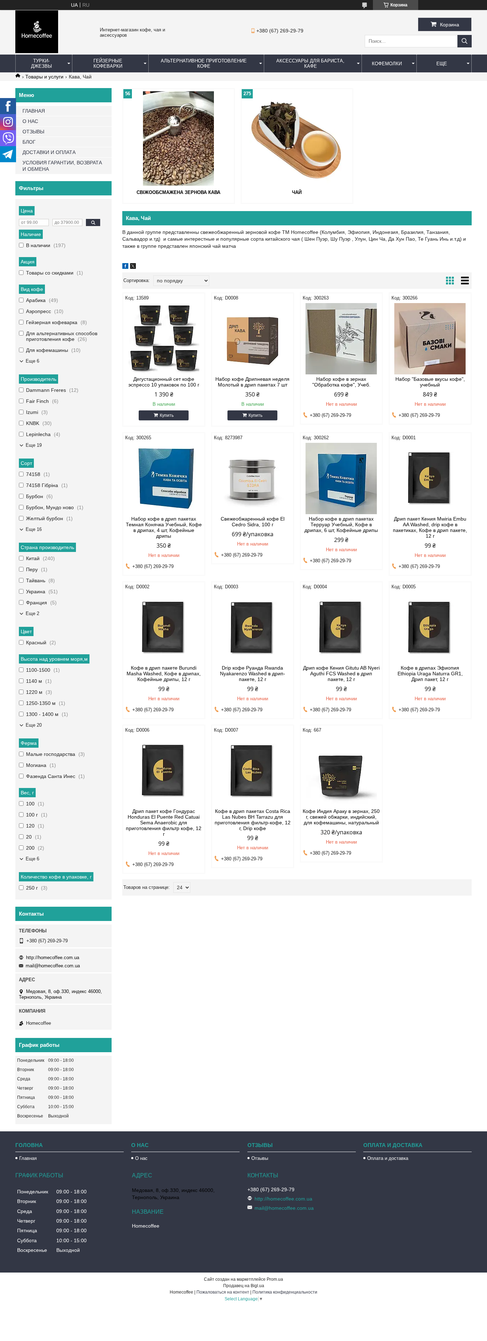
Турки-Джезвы (41, 63)
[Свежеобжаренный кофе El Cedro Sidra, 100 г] (252, 478)
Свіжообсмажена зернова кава (178, 192)
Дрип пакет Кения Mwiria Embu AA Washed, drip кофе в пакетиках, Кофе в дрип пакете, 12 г (430, 527)
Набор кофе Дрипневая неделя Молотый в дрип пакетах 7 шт (252, 382)
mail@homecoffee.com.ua (53, 965)
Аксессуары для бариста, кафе (310, 63)
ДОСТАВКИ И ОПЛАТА (49, 152)
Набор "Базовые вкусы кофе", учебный (430, 382)
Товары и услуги (44, 77)
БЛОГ (29, 142)
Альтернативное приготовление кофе (204, 63)
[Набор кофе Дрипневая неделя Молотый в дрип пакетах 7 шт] (252, 338)
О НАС (30, 121)
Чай (297, 192)
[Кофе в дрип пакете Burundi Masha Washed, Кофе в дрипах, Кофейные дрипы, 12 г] (164, 627)
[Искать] (464, 41)
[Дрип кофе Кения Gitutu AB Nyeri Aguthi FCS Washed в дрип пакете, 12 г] (341, 627)
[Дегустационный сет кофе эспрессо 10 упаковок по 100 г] (164, 338)
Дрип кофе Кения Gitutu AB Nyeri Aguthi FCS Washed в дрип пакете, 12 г (341, 673)
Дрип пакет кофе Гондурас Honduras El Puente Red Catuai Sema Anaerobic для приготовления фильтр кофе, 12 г (163, 822)
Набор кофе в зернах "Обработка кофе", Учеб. (341, 382)
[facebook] (125, 267)
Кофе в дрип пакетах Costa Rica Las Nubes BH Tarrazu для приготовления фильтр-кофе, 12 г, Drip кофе (253, 819)
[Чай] (297, 138)
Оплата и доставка (387, 1158)
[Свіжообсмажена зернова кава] (178, 138)
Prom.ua (275, 1279)
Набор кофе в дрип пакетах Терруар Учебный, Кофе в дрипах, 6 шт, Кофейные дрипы (341, 524)
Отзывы (259, 1158)
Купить (167, 415)
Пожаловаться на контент (222, 1292)
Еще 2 (32, 613)
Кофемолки (387, 63)
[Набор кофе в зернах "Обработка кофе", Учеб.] (341, 338)
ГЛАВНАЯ (33, 111)
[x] (133, 267)
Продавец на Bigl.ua (243, 1285)
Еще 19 (34, 445)
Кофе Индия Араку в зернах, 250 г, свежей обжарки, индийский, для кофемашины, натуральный (341, 816)
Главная (28, 1158)
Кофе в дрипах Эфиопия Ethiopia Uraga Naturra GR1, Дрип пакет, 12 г (430, 673)
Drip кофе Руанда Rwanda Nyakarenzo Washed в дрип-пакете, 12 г (252, 673)
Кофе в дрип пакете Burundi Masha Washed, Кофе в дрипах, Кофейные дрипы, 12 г (164, 673)
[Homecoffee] (36, 51)
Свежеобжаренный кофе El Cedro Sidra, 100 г (252, 521)
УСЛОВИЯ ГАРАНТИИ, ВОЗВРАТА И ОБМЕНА (62, 166)
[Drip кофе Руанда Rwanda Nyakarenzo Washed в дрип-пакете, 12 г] (252, 627)
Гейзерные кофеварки (107, 63)
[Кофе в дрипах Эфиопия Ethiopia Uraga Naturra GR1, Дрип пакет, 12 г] (430, 627)
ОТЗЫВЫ (33, 131)
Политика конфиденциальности (284, 1292)
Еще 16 (34, 529)
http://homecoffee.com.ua (52, 957)
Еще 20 (34, 725)
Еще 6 (32, 361)
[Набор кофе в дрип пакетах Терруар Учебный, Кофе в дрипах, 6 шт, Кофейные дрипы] (341, 478)
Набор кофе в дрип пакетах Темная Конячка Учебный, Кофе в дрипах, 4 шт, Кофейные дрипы (164, 527)
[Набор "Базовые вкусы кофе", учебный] (430, 338)
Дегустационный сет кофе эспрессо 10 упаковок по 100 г (163, 382)
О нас (141, 1158)
